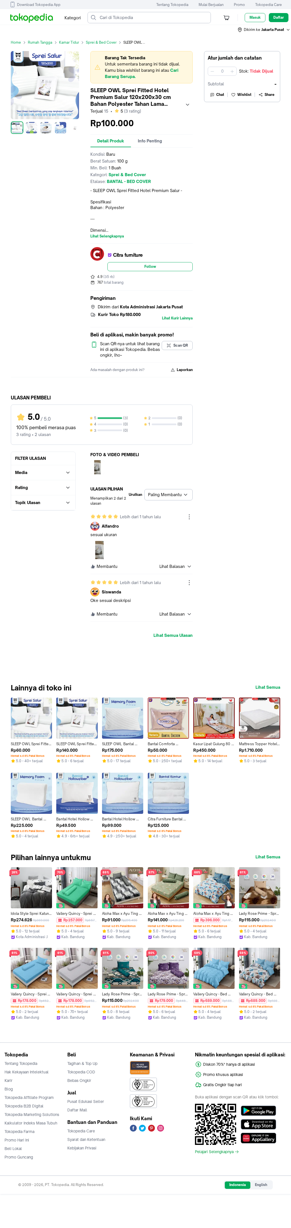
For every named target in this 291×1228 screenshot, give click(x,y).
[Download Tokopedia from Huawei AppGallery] (258, 1138)
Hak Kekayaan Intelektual (27, 1072)
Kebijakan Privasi (81, 1148)
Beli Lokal (13, 1148)
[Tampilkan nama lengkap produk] (187, 104)
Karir (9, 1080)
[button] (264, 30)
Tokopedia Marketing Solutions (32, 1114)
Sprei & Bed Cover (101, 42)
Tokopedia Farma (19, 1131)
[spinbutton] (222, 71)
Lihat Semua (267, 687)
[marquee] (141, 67)
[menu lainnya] (189, 516)
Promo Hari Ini (17, 1140)
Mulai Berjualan (211, 5)
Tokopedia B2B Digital (24, 1106)
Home (16, 42)
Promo (239, 5)
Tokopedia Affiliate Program (29, 1097)
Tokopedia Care (268, 5)
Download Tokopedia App (39, 5)
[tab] (110, 141)
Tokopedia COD (81, 1072)
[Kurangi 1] (212, 71)
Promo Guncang (19, 1157)
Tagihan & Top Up (82, 1063)
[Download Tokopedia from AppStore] (258, 1124)
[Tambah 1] (232, 71)
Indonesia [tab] (237, 1185)
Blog (9, 1089)
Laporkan (185, 370)
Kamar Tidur (69, 42)
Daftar (278, 17)
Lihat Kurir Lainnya (177, 318)
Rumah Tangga (40, 42)
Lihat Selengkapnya (107, 236)
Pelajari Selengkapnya (214, 1151)
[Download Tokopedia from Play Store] (258, 1111)
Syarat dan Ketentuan (86, 1139)
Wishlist (244, 94)
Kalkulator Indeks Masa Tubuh (31, 1123)
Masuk (255, 17)
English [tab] (261, 1185)
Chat (220, 94)
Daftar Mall (77, 1110)
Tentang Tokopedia (172, 5)
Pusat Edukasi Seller (85, 1101)
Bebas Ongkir (79, 1080)
